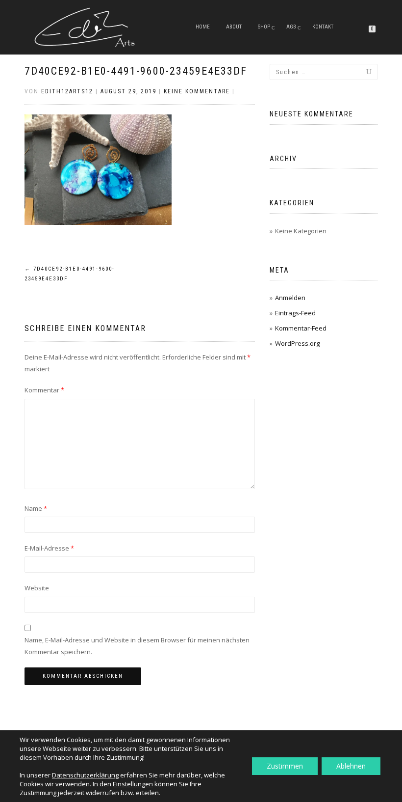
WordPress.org (297, 343)
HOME (203, 27)
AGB (291, 27)
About (234, 27)
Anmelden (290, 297)
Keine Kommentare (197, 91)
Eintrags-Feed (295, 312)
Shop (264, 27)
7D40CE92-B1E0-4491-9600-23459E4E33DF (136, 71)
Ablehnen (351, 766)
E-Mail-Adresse (49, 548)
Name (36, 508)
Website (37, 587)
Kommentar (44, 390)
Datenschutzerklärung (85, 775)
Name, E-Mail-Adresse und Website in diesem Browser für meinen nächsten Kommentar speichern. (137, 646)
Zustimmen (285, 766)
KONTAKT (322, 27)
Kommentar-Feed (301, 328)
